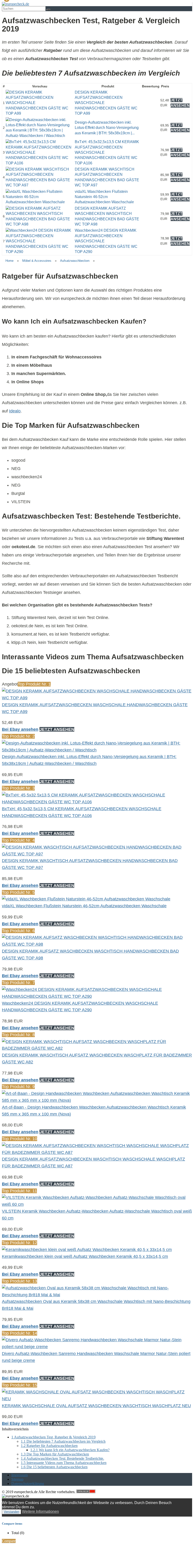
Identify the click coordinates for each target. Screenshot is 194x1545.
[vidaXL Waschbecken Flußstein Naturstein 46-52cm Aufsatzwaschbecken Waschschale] (40, 202)
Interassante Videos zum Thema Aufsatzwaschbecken (63, 1463)
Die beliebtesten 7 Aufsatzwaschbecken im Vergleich (63, 1441)
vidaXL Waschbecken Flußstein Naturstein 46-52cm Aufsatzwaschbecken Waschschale (104, 197)
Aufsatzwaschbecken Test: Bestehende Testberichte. (62, 1458)
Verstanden (11, 1511)
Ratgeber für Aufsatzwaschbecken (49, 1446)
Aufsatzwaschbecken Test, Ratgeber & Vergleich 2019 (53, 1437)
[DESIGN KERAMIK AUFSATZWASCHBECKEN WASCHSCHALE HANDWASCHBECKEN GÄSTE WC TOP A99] (40, 113)
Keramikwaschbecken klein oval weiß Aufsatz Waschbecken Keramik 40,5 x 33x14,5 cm (85, 1256)
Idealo (15, 411)
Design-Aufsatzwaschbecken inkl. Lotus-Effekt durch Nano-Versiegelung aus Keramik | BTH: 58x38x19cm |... (107, 127)
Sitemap (17, 1479)
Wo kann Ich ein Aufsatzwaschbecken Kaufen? (70, 1450)
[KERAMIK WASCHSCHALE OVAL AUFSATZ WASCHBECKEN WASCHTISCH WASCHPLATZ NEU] (97, 1398)
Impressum (19, 1475)
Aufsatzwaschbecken (74, 260)
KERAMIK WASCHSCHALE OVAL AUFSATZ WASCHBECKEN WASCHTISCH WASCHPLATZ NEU (96, 1405)
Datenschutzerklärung (27, 1484)
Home (9, 260)
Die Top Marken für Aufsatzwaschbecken (55, 1454)
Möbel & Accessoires (36, 260)
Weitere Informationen (40, 1511)
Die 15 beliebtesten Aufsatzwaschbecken (54, 1467)
